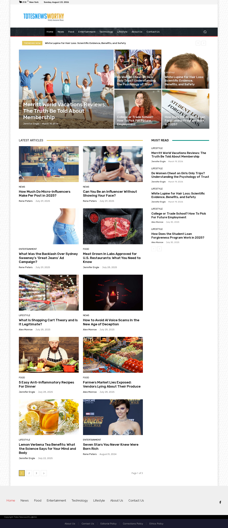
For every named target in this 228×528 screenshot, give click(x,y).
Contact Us (88, 523)
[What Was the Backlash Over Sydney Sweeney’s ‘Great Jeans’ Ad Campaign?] (49, 226)
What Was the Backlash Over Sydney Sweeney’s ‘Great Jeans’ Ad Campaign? (48, 258)
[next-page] (44, 473)
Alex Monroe (26, 329)
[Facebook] (220, 502)
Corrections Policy (133, 523)
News (22, 187)
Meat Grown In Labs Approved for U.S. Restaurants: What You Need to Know (112, 258)
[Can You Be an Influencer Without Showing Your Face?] (113, 164)
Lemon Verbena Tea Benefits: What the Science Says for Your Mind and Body (47, 448)
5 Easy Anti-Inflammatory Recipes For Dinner (46, 384)
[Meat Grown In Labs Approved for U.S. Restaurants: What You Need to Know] (113, 226)
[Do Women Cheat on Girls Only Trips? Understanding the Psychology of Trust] (137, 69)
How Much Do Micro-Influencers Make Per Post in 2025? (44, 194)
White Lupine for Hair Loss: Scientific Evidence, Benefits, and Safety (178, 195)
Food (86, 249)
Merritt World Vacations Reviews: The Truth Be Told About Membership (178, 154)
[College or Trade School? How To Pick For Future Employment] (137, 109)
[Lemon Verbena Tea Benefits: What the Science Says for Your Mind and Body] (49, 417)
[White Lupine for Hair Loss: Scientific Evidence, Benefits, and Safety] (185, 69)
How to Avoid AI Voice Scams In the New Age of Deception (111, 322)
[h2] (44, 16)
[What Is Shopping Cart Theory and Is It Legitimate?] (49, 293)
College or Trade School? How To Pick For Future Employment (81, 43)
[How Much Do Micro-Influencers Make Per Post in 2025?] (49, 164)
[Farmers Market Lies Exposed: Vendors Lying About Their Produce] (113, 355)
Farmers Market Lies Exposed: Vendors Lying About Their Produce (112, 384)
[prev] (198, 43)
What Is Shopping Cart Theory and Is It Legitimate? (48, 322)
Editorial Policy (108, 523)
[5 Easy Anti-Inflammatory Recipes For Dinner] (49, 355)
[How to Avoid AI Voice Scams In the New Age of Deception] (113, 293)
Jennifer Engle (91, 267)
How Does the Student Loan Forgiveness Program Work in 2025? (177, 235)
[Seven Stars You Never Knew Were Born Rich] (113, 417)
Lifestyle (29, 98)
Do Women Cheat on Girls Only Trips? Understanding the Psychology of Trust (180, 174)
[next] (203, 43)
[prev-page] (153, 249)
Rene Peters (26, 201)
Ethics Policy (156, 523)
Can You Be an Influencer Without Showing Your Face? (110, 194)
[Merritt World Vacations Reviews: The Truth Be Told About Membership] (66, 89)
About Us (70, 523)
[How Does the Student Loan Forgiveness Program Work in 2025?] (185, 109)
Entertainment (28, 249)
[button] (205, 32)
